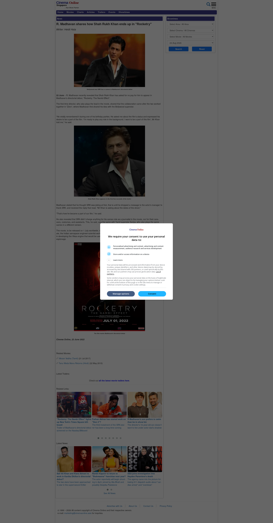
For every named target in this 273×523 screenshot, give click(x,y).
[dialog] (136, 261)
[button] (136, 260)
